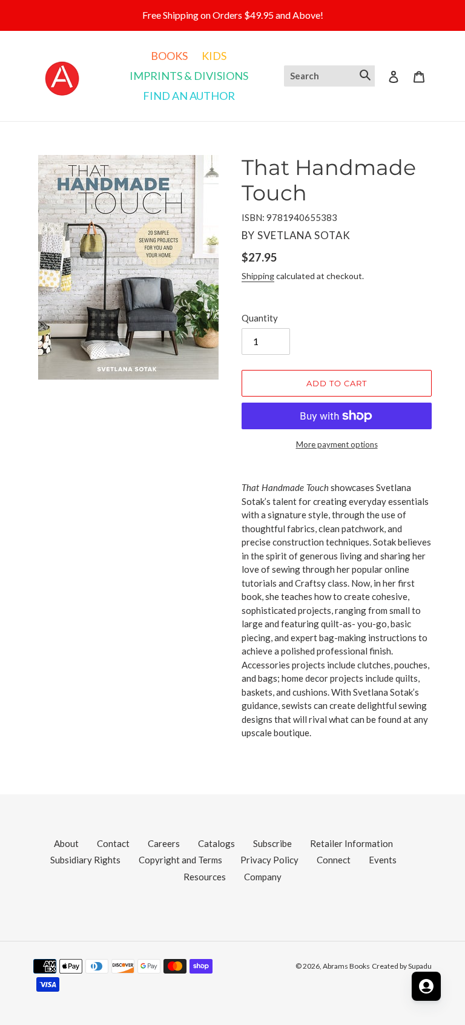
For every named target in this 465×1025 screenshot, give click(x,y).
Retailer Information (351, 843)
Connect (334, 859)
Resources (204, 876)
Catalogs (216, 843)
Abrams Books (346, 966)
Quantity (260, 317)
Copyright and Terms (180, 859)
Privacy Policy (269, 859)
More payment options (337, 444)
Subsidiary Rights (85, 859)
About (66, 843)
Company (263, 876)
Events (383, 859)
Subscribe (272, 843)
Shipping (258, 276)
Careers (164, 843)
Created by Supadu (402, 966)
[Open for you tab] (426, 986)
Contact (113, 843)
